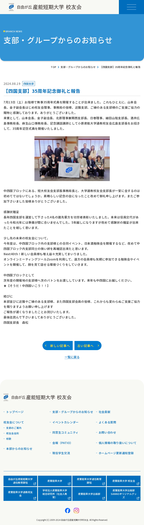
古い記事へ (85, 345)
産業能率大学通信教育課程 (89, 480)
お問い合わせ (107, 432)
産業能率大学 (54, 481)
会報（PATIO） (62, 443)
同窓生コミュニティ (65, 432)
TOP (53, 67)
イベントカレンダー (65, 422)
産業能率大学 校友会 (123, 481)
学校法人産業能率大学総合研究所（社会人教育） (54, 494)
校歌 (8, 438)
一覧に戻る (72, 356)
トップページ (15, 412)
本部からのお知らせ (19, 448)
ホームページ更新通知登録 (116, 453)
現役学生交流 (61, 453)
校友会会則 (12, 433)
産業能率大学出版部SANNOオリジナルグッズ (124, 494)
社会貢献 (104, 412)
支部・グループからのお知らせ (78, 67)
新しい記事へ (60, 345)
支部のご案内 (14, 428)
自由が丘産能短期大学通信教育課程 (20, 480)
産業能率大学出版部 (89, 494)
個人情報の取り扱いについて (118, 443)
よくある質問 (107, 422)
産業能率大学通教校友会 (20, 493)
